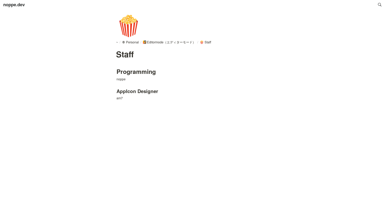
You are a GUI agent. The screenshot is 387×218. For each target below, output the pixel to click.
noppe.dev (14, 4)
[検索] (380, 5)
